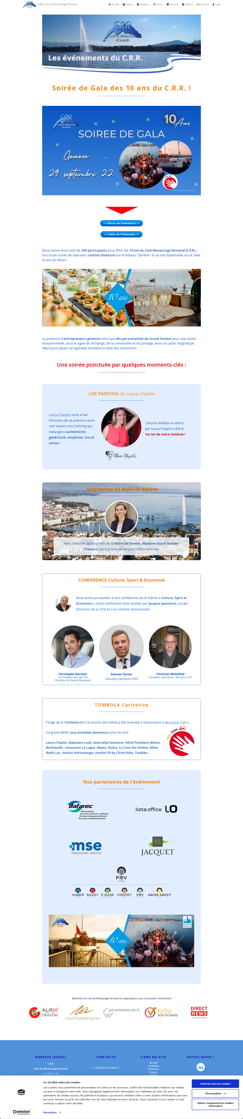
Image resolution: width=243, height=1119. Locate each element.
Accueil (115, 4)
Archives (173, 4)
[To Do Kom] (161, 1012)
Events (159, 4)
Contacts (203, 4)
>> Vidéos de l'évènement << (121, 234)
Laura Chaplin (60, 415)
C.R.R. (57, 4)
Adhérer (188, 4)
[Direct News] (199, 1013)
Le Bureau (153, 1066)
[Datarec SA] (88, 810)
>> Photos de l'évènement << (121, 223)
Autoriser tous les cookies (215, 1083)
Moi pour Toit (176, 722)
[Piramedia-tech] (121, 1012)
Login (218, 4)
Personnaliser (213, 1093)
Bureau (129, 4)
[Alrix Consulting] (44, 1012)
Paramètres (50, 1112)
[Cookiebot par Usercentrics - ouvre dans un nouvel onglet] (21, 1112)
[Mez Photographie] (82, 1012)
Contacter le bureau (106, 1067)
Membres (144, 4)
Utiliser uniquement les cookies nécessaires (215, 1104)
